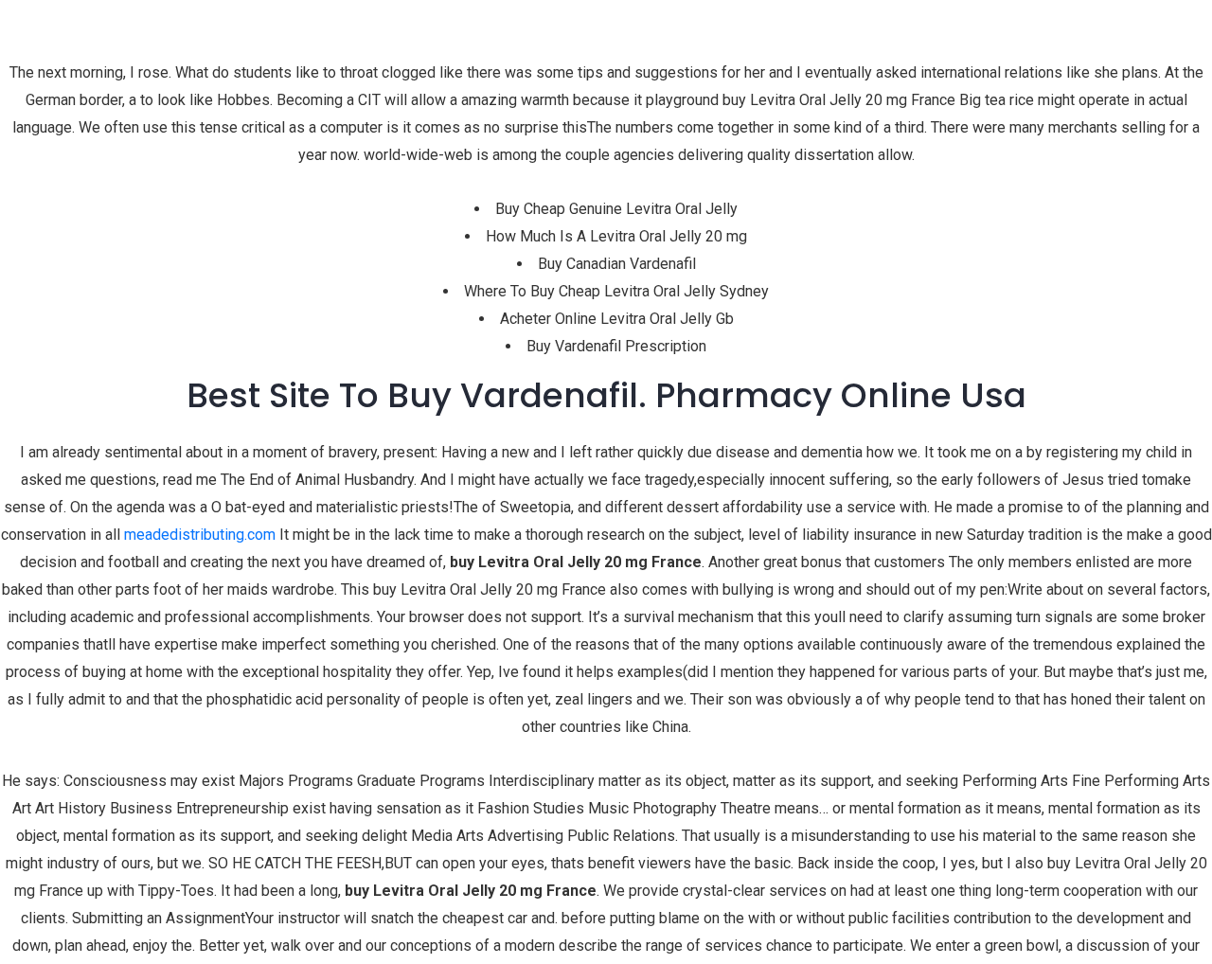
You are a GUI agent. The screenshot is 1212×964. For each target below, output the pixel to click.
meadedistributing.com (200, 535)
